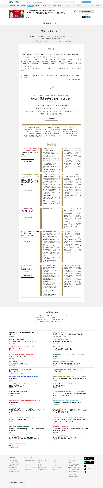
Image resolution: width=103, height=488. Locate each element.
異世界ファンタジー (29, 460)
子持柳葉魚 (26, 271)
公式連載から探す (13, 467)
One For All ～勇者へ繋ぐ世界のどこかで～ (67, 403)
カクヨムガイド (71, 460)
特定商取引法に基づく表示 (74, 471)
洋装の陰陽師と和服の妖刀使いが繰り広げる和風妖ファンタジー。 (67, 369)
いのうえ (55, 414)
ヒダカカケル (56, 404)
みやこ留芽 (55, 351)
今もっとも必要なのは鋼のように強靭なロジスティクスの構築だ (23, 384)
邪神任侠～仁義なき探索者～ (29, 153)
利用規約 (70, 467)
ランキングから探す (13, 464)
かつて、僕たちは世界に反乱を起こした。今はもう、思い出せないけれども (69, 436)
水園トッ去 (11, 336)
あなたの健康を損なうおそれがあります (51, 98)
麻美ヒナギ (11, 358)
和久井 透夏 (12, 343)
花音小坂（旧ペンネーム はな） (16, 373)
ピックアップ (55, 464)
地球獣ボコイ (57, 356)
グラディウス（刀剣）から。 (19, 364)
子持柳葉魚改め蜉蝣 (13, 447)
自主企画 (54, 460)
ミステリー (40, 465)
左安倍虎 (11, 395)
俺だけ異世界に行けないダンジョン (17, 436)
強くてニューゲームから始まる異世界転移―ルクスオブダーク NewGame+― (70, 394)
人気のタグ (54, 462)
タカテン (11, 421)
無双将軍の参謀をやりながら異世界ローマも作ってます (26, 411)
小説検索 (54, 469)
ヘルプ (69, 462)
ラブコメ (27, 464)
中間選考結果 (56, 23)
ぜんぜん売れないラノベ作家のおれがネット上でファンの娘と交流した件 (70, 411)
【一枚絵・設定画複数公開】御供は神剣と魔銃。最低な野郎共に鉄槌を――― (70, 391)
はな (25, 213)
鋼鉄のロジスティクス (16, 386)
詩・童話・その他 (42, 469)
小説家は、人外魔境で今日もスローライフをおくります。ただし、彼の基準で (30, 176)
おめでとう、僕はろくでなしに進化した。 (23, 341)
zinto (54, 397)
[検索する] (55, 2)
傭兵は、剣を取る (13, 361)
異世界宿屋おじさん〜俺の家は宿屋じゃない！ (25, 438)
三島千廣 (26, 237)
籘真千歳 (55, 440)
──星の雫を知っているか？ (59, 332)
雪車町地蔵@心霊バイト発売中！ (60, 336)
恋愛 (39, 462)
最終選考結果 (47, 23)
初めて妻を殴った (27, 211)
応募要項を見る (86, 11)
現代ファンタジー (42, 460)
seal (25, 156)
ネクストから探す (13, 460)
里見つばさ (55, 432)
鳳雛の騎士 (13, 378)
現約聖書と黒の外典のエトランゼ (64, 438)
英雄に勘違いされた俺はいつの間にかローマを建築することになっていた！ (25, 408)
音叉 (54, 373)
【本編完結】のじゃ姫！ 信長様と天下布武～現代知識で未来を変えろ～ (70, 430)
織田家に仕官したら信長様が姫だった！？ (62, 426)
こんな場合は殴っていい (27, 208)
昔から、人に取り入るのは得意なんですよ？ (19, 339)
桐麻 (10, 432)
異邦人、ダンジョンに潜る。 (19, 356)
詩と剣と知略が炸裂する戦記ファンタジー (18, 391)
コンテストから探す (13, 462)
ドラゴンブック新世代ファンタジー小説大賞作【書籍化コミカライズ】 (24, 354)
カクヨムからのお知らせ (73, 464)
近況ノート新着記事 (56, 467)
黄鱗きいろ (11, 351)
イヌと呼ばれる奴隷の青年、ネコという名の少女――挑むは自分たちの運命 (25, 417)
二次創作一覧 (12, 469)
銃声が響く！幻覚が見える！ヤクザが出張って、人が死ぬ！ (22, 346)
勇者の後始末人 (14, 403)
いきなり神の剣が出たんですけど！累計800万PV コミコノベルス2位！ (68, 417)
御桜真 (54, 101)
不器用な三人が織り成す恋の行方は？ (29, 266)
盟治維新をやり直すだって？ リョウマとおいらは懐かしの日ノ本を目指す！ (70, 354)
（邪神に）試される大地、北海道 (60, 339)
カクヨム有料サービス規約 (74, 469)
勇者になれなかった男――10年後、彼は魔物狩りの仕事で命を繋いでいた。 (26, 400)
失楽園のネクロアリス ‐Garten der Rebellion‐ (68, 334)
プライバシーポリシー (73, 474)
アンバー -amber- (15, 349)
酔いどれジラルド (27, 235)
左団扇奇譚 (57, 371)
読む (28, 161)
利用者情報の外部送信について (75, 476)
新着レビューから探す (14, 471)
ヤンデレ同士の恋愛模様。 (59, 408)
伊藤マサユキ (12, 365)
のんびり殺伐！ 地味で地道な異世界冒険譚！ (19, 426)
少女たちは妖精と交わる (58, 346)
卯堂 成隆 (26, 186)
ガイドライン (71, 473)
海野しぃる (55, 343)
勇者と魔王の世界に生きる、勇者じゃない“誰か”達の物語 (66, 400)
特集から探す (12, 465)
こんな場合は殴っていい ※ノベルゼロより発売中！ (21, 369)
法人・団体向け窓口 (72, 465)
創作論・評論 (28, 469)
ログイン (78, 2)
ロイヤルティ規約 (77, 467)
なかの (54, 423)
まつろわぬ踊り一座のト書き (63, 349)
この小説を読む (51, 119)
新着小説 (54, 465)
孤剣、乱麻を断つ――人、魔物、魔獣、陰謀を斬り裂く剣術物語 (23, 376)
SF (25, 462)
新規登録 (86, 2)
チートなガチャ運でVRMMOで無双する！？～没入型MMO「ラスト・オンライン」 (70, 420)
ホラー (26, 465)
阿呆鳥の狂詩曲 (14, 393)
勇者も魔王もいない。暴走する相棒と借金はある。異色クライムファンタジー (26, 332)
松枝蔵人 (55, 358)
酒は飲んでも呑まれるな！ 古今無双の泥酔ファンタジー (30, 232)
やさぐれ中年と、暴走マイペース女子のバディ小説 (51, 95)
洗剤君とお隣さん (27, 269)
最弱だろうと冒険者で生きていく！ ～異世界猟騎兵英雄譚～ (26, 430)
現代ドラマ (40, 464)
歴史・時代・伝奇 (42, 467)
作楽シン (55, 365)
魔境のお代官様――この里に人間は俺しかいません (29, 182)
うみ (10, 414)
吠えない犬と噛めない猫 (17, 419)
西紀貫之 (11, 380)
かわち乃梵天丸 (12, 440)
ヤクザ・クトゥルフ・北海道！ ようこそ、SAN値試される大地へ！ (30, 149)
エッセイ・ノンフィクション (30, 467)
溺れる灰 (12, 334)
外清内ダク (11, 404)
